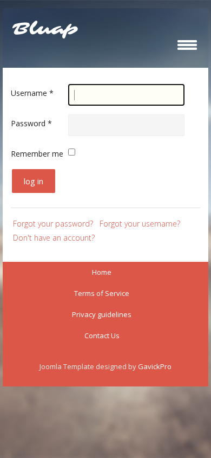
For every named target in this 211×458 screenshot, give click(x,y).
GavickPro (155, 366)
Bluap (45, 29)
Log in (33, 181)
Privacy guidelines (101, 314)
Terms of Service (101, 293)
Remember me (37, 154)
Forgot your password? (53, 223)
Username (32, 93)
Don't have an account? (54, 238)
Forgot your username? (140, 223)
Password (31, 123)
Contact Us (102, 335)
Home (101, 272)
